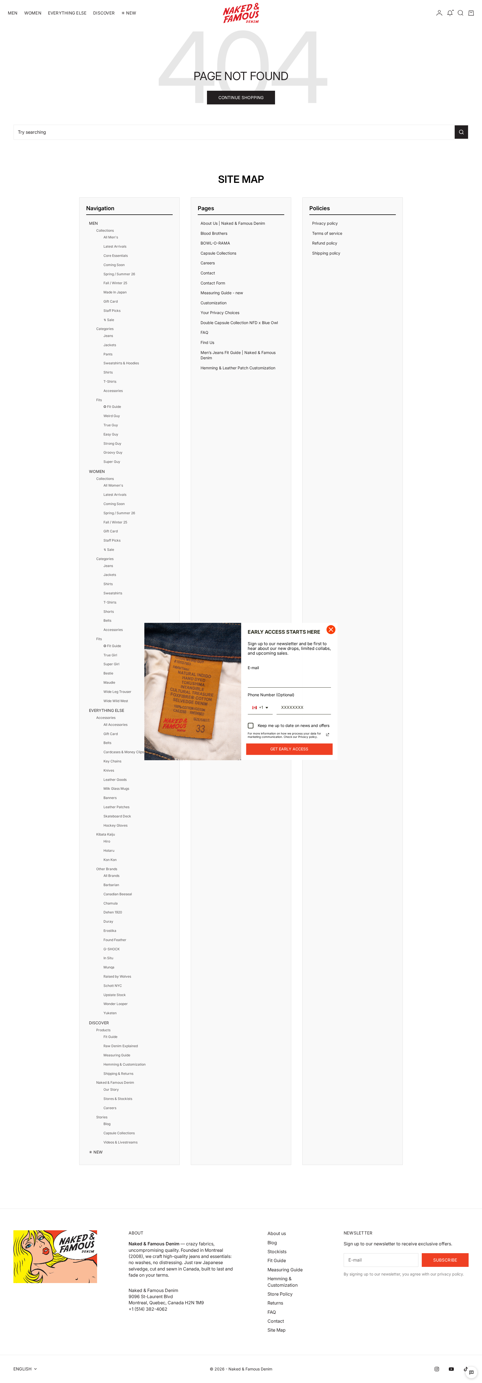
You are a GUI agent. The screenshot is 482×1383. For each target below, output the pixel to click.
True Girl (110, 655)
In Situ (108, 958)
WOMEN (32, 13)
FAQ (204, 332)
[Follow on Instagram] (437, 1369)
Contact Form (213, 283)
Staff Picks (111, 310)
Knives (108, 770)
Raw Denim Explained (120, 1046)
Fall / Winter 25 (115, 283)
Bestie (108, 673)
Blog (106, 1124)
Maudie (109, 682)
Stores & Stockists (117, 1099)
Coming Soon (114, 265)
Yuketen (110, 1013)
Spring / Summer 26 (119, 274)
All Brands (111, 876)
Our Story (111, 1089)
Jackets (109, 345)
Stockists (276, 1251)
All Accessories (115, 724)
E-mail (253, 668)
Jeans (108, 336)
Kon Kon (110, 860)
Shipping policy (326, 253)
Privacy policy (325, 223)
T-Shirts (109, 381)
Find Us (207, 342)
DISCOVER (104, 13)
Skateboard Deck (117, 816)
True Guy (110, 425)
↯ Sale (108, 320)
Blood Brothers (214, 233)
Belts (107, 620)
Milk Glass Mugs (116, 788)
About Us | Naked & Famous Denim (233, 223)
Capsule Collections (119, 1133)
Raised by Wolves (117, 976)
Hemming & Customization (124, 1064)
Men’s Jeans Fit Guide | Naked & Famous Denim (238, 355)
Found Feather (114, 940)
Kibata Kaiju (105, 834)
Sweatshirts (112, 593)
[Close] (331, 629)
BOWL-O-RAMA (215, 243)
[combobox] (260, 708)
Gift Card (110, 301)
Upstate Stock (114, 995)
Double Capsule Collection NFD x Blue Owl (239, 322)
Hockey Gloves (115, 825)
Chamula (110, 903)
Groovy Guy (112, 452)
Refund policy (324, 243)
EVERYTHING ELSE (67, 13)
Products (103, 1030)
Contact (208, 273)
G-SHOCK (111, 949)
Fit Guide (110, 1037)
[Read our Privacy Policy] (327, 734)
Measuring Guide (116, 1055)
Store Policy (280, 1294)
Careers (109, 1108)
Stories (101, 1117)
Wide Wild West (115, 701)
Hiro (106, 841)
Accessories (113, 391)
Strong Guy (112, 443)
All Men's (110, 237)
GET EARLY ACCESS (289, 749)
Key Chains (112, 761)
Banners (110, 798)
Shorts (108, 611)
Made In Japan (115, 292)
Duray (108, 921)
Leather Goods (115, 779)
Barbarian (111, 885)
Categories (105, 329)
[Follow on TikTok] (466, 1369)
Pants (107, 354)
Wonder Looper (115, 1004)
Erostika (109, 931)
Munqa (108, 967)
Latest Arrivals (114, 246)
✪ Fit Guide (112, 407)
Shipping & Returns (118, 1073)
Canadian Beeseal (117, 894)
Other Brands (106, 869)
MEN (13, 13)
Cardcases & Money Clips (123, 752)
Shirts (108, 372)
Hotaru (108, 850)
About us (276, 1233)
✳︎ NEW (128, 13)
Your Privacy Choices (220, 312)
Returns (275, 1303)
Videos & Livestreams (120, 1142)
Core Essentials (115, 255)
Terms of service (327, 233)
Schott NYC (112, 986)
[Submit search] (461, 132)
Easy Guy (110, 434)
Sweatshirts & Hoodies (121, 363)
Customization (213, 302)
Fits (99, 400)
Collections (105, 230)
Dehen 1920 (112, 912)
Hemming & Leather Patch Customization (238, 367)
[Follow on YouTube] (451, 1369)
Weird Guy (111, 416)
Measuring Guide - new (222, 292)
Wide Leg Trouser (117, 692)
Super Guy (111, 462)
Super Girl (111, 664)
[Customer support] (471, 1372)
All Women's (113, 485)
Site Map (276, 1330)
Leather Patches (116, 807)
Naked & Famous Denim (115, 1082)
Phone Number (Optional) (271, 694)
